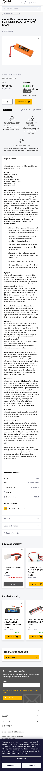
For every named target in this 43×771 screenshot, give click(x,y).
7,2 (38, 492)
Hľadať (38, 8)
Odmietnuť (11, 765)
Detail (13, 584)
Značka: (7, 31)
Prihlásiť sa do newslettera (12, 698)
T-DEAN (36, 497)
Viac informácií (21, 754)
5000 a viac (35, 487)
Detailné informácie (9, 78)
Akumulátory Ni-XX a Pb (17, 508)
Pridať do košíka (21, 102)
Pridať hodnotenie (11, 657)
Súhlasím (31, 765)
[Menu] (40, 2)
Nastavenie (21, 759)
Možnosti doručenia (30, 95)
